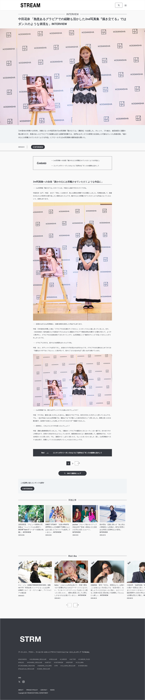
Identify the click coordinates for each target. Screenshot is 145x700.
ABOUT (20, 690)
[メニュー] (125, 5)
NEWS (52, 690)
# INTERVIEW (38, 147)
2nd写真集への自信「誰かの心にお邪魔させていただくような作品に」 (76, 160)
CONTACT (44, 690)
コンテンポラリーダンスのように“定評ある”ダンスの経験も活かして (76, 166)
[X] (118, 5)
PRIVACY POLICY (32, 690)
